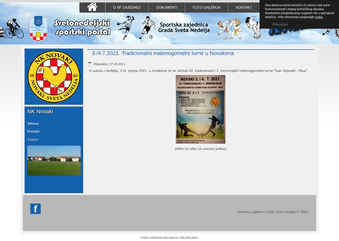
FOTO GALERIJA (206, 7)
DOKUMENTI (166, 7)
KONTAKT (244, 7)
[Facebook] (35, 213)
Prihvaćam (279, 24)
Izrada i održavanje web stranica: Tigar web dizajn (169, 237)
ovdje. (319, 17)
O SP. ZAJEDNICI (127, 7)
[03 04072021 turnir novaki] (200, 110)
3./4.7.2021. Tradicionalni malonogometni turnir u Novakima (163, 53)
